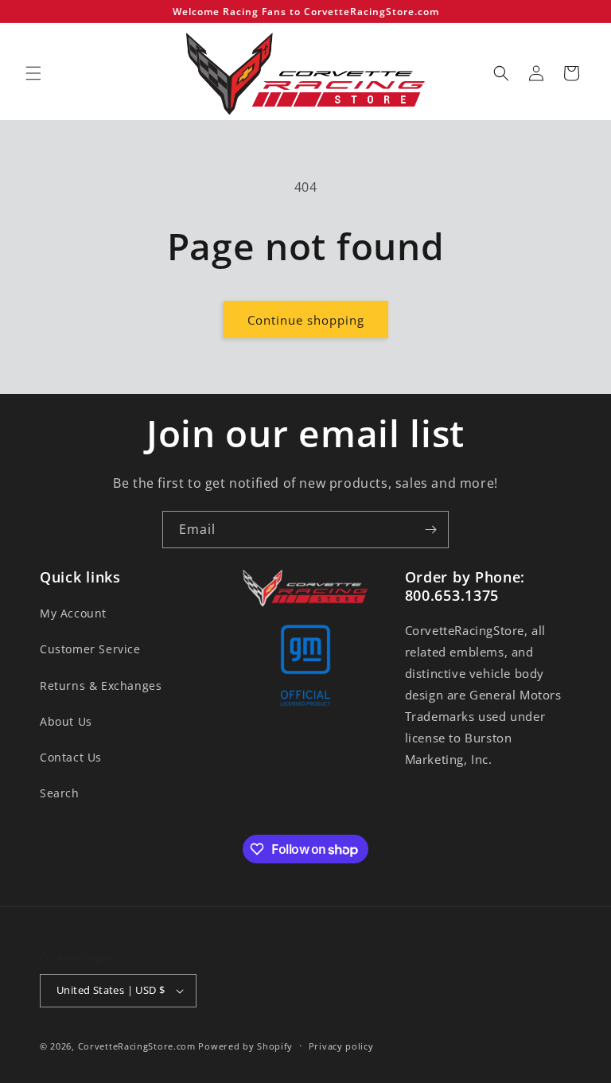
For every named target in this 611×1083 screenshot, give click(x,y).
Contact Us (71, 757)
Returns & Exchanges (101, 685)
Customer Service (90, 648)
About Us (66, 721)
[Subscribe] (430, 529)
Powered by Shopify (245, 1046)
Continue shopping (305, 320)
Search (60, 793)
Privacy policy (341, 1046)
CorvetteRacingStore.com (137, 1046)
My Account (73, 613)
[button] (33, 73)
